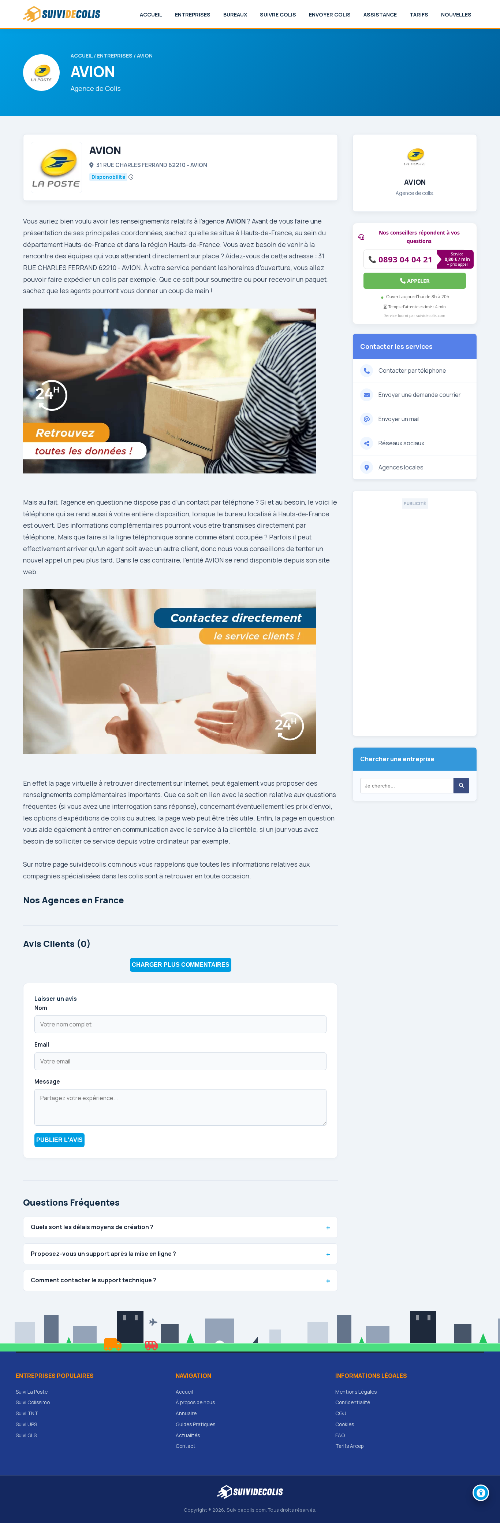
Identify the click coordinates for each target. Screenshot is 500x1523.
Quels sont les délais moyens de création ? (92, 1227)
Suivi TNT (27, 1413)
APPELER (418, 280)
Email (41, 1044)
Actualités (188, 1435)
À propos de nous (195, 1402)
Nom (40, 1008)
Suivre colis (278, 14)
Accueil (151, 14)
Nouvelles (456, 14)
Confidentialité (352, 1402)
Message (47, 1081)
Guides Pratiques (195, 1424)
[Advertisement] (414, 619)
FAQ (340, 1435)
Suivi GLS (26, 1435)
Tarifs (419, 14)
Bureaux (235, 14)
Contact (185, 1446)
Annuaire (186, 1413)
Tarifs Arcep (349, 1446)
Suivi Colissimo (33, 1402)
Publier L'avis (59, 1140)
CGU (340, 1413)
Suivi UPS (26, 1424)
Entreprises (192, 14)
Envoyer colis (330, 14)
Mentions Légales (356, 1392)
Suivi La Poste (32, 1392)
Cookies (344, 1424)
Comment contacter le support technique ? (93, 1280)
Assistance (380, 14)
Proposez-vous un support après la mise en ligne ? (103, 1254)
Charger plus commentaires (181, 965)
